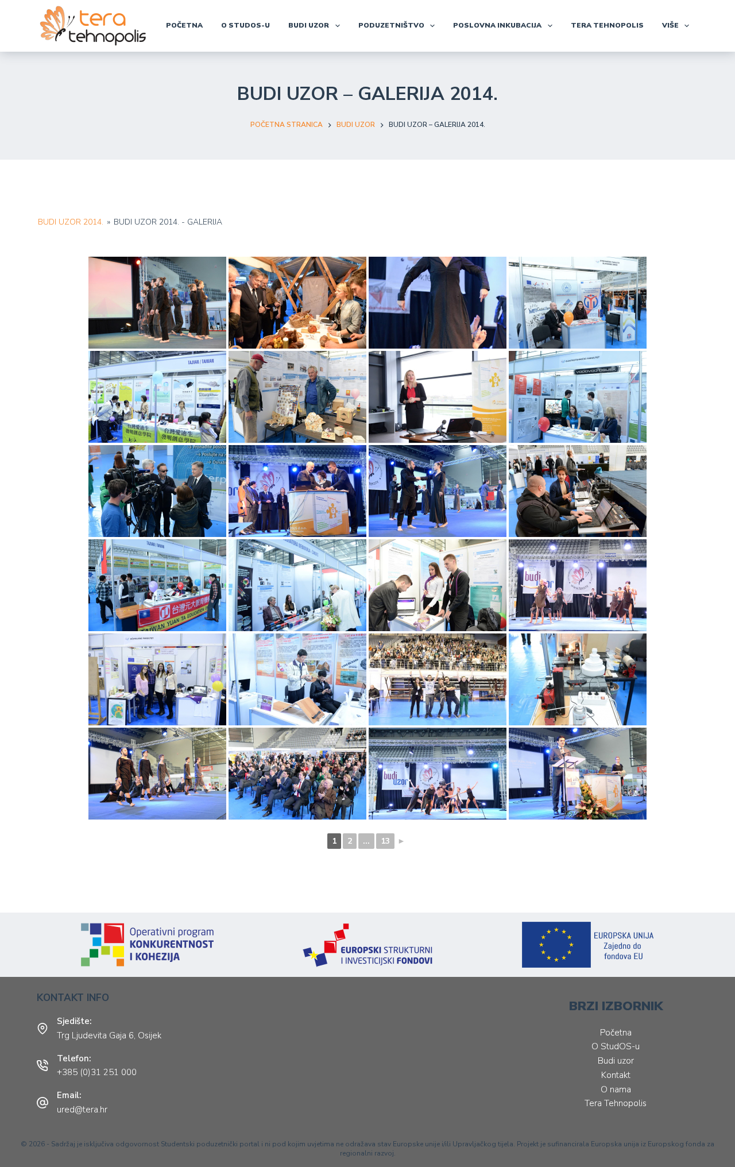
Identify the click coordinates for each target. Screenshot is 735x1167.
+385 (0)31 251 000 (97, 1072)
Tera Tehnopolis (616, 1103)
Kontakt (615, 1075)
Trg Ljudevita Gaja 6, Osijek (109, 1035)
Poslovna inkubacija (497, 25)
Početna (184, 25)
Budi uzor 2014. (70, 222)
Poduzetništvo (391, 25)
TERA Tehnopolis (607, 25)
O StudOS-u (245, 25)
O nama (616, 1089)
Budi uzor (308, 25)
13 (385, 841)
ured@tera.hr (82, 1109)
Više (670, 25)
